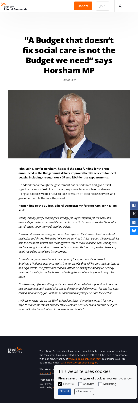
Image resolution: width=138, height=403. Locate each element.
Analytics (88, 384)
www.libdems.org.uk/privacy (84, 358)
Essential (68, 384)
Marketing (109, 384)
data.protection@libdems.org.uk (79, 362)
